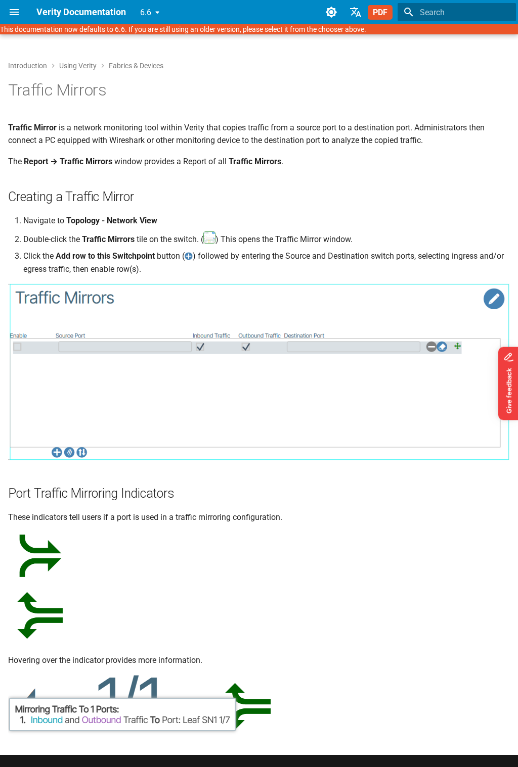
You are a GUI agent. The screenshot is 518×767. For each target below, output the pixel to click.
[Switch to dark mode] (331, 12)
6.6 (145, 12)
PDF (380, 12)
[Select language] (356, 12)
